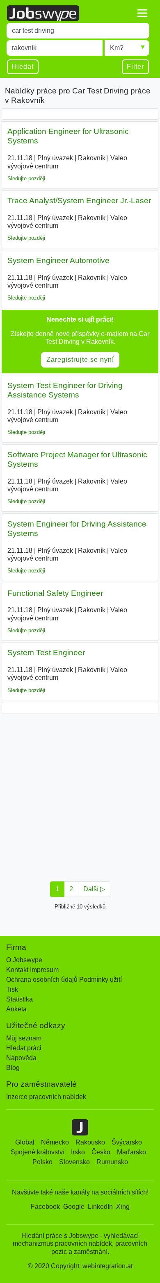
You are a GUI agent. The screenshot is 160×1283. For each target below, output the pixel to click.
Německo (55, 1142)
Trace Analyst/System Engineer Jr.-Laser (79, 200)
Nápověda (21, 1057)
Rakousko (90, 1142)
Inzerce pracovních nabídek (46, 1096)
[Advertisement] (80, 795)
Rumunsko (112, 1161)
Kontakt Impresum (32, 969)
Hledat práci (23, 1048)
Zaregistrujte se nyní (80, 359)
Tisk (12, 989)
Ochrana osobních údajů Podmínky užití (64, 979)
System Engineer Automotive (58, 260)
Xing (123, 1206)
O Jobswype (24, 959)
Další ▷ (94, 889)
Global (24, 1142)
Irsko (78, 1152)
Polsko (42, 1161)
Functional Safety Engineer (55, 593)
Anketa (16, 1009)
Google (74, 1206)
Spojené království (37, 1152)
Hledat (23, 66)
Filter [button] (135, 66)
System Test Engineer (46, 652)
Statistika (19, 999)
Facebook (45, 1206)
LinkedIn (100, 1206)
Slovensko (74, 1161)
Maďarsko (131, 1152)
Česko (100, 1152)
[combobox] (78, 31)
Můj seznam (23, 1038)
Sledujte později (26, 178)
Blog (13, 1067)
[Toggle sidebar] (142, 13)
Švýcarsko (127, 1142)
